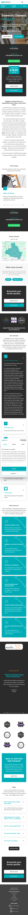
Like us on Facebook (15, 905)
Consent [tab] (5, 444)
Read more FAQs (14, 848)
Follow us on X (15, 908)
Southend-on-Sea (17, 279)
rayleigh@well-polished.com (14, 55)
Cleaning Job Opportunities (14, 891)
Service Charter (14, 893)
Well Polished (15, 889)
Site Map (14, 896)
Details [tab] (14, 444)
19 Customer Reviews (18, 648)
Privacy (14, 900)
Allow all (14, 468)
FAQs (14, 894)
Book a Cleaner (14, 90)
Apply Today (14, 776)
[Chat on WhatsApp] (14, 61)
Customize (13, 473)
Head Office (14, 897)
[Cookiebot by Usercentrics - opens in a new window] (20, 440)
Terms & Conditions (14, 899)
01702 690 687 (14, 48)
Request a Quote (14, 86)
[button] (14, 358)
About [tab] (23, 444)
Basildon (8, 279)
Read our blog (15, 911)
